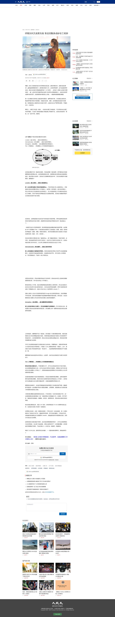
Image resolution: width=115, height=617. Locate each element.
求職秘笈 (46, 468)
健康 (53, 5)
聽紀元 (62, 5)
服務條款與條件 (51, 459)
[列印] (39, 81)
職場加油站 (51, 468)
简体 (29, 1)
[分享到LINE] (29, 81)
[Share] (23, 537)
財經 (68, 5)
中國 (26, 5)
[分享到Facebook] (26, 81)
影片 (57, 5)
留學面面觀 (34, 468)
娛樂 (77, 5)
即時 (21, 5)
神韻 (90, 5)
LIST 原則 (51, 465)
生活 (86, 5)
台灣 (44, 5)
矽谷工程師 (31, 465)
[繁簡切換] (45, 81)
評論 (39, 5)
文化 (81, 5)
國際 (35, 5)
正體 (27, 1)
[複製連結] (36, 80)
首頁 (16, 5)
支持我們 (82, 153)
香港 (48, 5)
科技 (72, 5)
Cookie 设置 (57, 614)
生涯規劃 (40, 468)
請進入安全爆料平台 (83, 97)
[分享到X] (33, 81)
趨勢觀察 (32, 29)
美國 (30, 5)
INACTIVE (27, 29)
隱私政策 (56, 459)
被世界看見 (38, 465)
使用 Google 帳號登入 (48, 457)
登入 (98, 1)
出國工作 (45, 465)
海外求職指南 (58, 465)
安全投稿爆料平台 (49, 492)
